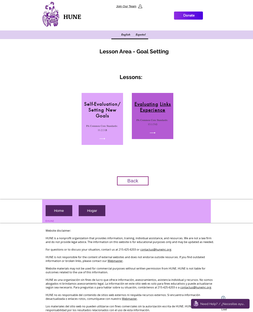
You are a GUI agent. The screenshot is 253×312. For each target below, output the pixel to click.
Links (165, 104)
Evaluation (106, 104)
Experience (152, 110)
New (111, 110)
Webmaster (115, 261)
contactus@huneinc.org (155, 249)
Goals (102, 116)
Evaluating (146, 104)
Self (88, 104)
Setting (97, 110)
